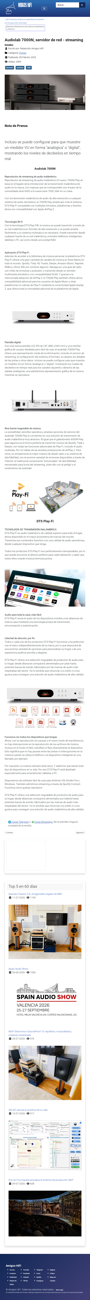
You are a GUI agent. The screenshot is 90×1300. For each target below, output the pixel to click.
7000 (29, 68)
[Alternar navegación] (44, 8)
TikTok (25, 1281)
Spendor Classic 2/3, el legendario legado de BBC (35, 894)
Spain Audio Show (18, 968)
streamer (9, 68)
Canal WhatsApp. (43, 821)
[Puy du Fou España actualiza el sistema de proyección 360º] (45, 1213)
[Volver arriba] (85, 1295)
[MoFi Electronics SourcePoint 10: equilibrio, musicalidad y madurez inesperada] (45, 1072)
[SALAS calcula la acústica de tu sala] (45, 1145)
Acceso (12, 1270)
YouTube (26, 1270)
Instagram (39, 1281)
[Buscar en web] (82, 5)
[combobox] (67, 5)
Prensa (22, 52)
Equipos (52, 1270)
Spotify (38, 1277)
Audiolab (20, 68)
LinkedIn (26, 1277)
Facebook (26, 1273)
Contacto (13, 1273)
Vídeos (52, 1273)
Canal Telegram (20, 821)
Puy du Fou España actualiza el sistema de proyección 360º (41, 1180)
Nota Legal (59, 1290)
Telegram (39, 1270)
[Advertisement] (26, 855)
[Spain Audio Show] (45, 1000)
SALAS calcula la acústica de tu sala (28, 1110)
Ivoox (38, 1273)
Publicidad (13, 1277)
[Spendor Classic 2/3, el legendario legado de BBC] (45, 931)
